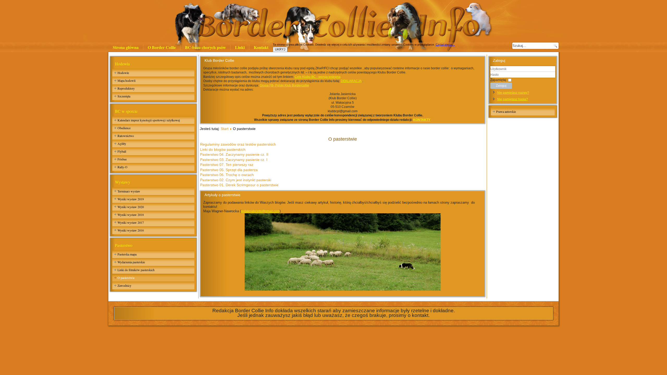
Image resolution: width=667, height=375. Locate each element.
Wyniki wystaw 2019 (131, 199)
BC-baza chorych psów (205, 47)
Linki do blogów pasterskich (222, 149)
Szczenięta (124, 96)
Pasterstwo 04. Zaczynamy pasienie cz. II (234, 154)
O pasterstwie (126, 278)
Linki (240, 47)
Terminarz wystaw (129, 191)
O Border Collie (162, 47)
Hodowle (123, 73)
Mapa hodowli (126, 80)
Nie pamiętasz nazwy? (513, 93)
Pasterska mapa (127, 254)
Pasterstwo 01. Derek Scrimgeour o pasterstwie (239, 185)
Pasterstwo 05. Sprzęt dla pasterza (229, 170)
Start (224, 129)
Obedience (124, 128)
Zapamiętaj (498, 80)
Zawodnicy (124, 285)
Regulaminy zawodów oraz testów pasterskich (238, 144)
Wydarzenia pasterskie (131, 262)
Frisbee (122, 159)
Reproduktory (126, 88)
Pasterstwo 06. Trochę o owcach (227, 175)
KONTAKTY (421, 120)
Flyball (122, 151)
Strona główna (126, 47)
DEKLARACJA (351, 81)
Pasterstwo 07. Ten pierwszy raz (226, 164)
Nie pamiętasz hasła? (512, 99)
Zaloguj (501, 86)
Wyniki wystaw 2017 (131, 222)
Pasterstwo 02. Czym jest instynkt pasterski (235, 180)
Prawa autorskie (506, 111)
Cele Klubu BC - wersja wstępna (318, 77)
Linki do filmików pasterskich (136, 270)
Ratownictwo (126, 136)
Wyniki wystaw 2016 (131, 230)
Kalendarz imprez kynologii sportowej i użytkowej (149, 120)
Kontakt (261, 47)
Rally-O (122, 167)
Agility (122, 143)
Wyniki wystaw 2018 (131, 215)
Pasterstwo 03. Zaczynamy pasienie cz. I (233, 160)
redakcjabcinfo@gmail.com (260, 211)
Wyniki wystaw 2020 (131, 207)
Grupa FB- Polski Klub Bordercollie (284, 85)
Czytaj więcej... (445, 44)
